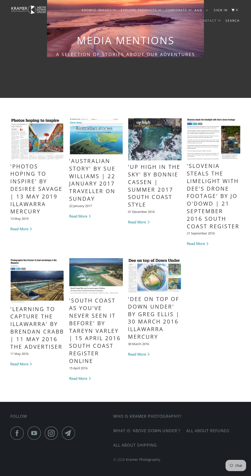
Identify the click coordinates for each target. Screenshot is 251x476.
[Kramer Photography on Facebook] (18, 433)
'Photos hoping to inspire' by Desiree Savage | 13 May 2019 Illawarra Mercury (36, 189)
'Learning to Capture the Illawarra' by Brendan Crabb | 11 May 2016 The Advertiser (37, 327)
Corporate (177, 10)
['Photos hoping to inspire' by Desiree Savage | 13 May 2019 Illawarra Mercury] (37, 139)
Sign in (221, 10)
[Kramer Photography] (30, 10)
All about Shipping (135, 445)
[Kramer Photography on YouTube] (35, 433)
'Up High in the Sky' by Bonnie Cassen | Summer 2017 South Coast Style (154, 185)
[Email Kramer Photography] (70, 433)
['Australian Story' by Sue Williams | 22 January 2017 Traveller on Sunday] (96, 136)
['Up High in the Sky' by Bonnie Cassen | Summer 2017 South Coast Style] (155, 139)
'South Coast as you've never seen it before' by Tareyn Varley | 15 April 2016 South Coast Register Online (95, 330)
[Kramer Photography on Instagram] (53, 433)
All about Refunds (207, 430)
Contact (209, 21)
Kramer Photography (143, 459)
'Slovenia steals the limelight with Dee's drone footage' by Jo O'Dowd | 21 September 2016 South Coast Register (213, 196)
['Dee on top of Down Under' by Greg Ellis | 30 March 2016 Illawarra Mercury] (155, 275)
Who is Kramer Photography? (147, 416)
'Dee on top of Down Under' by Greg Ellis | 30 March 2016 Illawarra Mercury (154, 317)
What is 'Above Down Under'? (146, 430)
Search (233, 21)
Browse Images (97, 10)
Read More (19, 228)
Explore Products (139, 10)
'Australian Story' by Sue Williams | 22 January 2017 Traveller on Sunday (92, 179)
